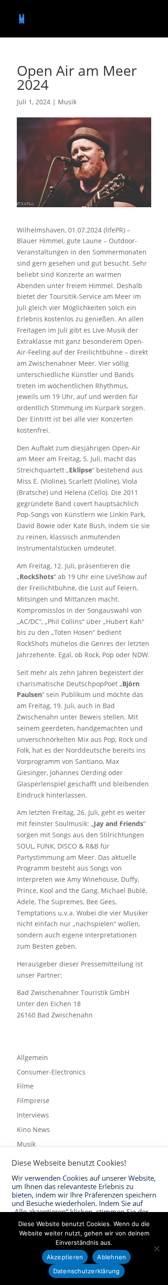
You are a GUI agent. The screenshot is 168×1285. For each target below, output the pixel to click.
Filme (25, 1086)
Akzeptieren (65, 1257)
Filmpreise (33, 1100)
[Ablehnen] (156, 1248)
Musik (67, 101)
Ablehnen (111, 1257)
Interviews (33, 1115)
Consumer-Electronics (51, 1071)
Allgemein (32, 1057)
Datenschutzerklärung (86, 1271)
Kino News (33, 1129)
